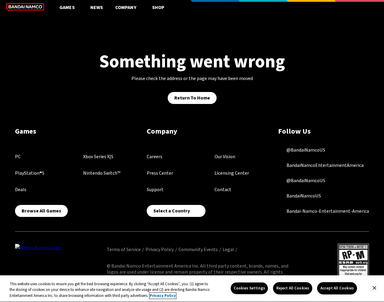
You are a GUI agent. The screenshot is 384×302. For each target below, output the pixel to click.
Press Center (160, 173)
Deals (20, 189)
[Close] (374, 288)
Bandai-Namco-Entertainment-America (327, 211)
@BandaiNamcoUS (305, 150)
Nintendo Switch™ (101, 173)
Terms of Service (124, 249)
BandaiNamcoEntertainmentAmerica (325, 165)
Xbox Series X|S (98, 156)
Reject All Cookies (292, 288)
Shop (158, 7)
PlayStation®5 (29, 173)
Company (125, 7)
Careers (154, 156)
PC (18, 156)
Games (67, 7)
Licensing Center (231, 173)
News (96, 7)
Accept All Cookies (337, 288)
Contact (222, 189)
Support (155, 189)
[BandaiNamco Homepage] (38, 247)
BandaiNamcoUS (303, 196)
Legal (228, 249)
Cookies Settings (249, 288)
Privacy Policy (160, 249)
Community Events (198, 249)
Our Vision (224, 156)
